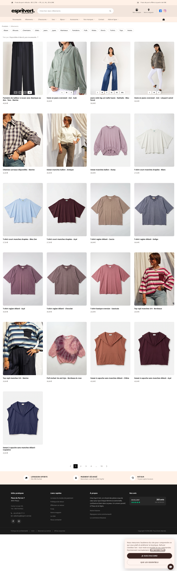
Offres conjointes (59, 531)
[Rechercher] (110, 11)
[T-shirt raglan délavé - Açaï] (23, 279)
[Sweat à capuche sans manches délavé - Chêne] (110, 348)
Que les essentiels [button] (149, 562)
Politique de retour (57, 502)
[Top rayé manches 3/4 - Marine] (23, 348)
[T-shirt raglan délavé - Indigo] (154, 209)
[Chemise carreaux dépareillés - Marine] (23, 140)
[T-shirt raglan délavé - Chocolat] (67, 279)
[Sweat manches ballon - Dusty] (110, 140)
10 (101, 466)
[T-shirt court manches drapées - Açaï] (67, 209)
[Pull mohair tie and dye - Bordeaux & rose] (67, 348)
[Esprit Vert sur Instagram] (165, 10)
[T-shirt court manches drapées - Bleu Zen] (23, 209)
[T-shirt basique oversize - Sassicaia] (110, 279)
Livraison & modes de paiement (61, 498)
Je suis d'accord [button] (149, 556)
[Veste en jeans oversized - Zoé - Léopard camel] (154, 68)
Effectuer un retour (57, 505)
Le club (53, 516)
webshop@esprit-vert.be (22, 516)
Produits (5, 26)
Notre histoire (95, 510)
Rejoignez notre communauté (100, 514)
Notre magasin (55, 512)
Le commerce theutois (98, 518)
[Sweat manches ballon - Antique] (67, 140)
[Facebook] (13, 521)
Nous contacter (56, 520)
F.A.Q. (52, 509)
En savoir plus (157, 550)
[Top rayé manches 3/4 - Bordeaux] (154, 279)
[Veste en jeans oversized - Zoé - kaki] (67, 68)
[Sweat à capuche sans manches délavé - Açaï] (154, 348)
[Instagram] (19, 521)
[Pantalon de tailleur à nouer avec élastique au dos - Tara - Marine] (23, 68)
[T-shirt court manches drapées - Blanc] (154, 140)
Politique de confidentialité (19, 531)
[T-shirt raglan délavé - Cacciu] (110, 209)
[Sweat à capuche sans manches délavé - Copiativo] (23, 418)
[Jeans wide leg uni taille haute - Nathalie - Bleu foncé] (110, 68)
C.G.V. (33, 531)
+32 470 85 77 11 (19, 513)
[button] (20, 37)
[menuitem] (6, 30)
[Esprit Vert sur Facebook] (160, 10)
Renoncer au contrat (44, 531)
